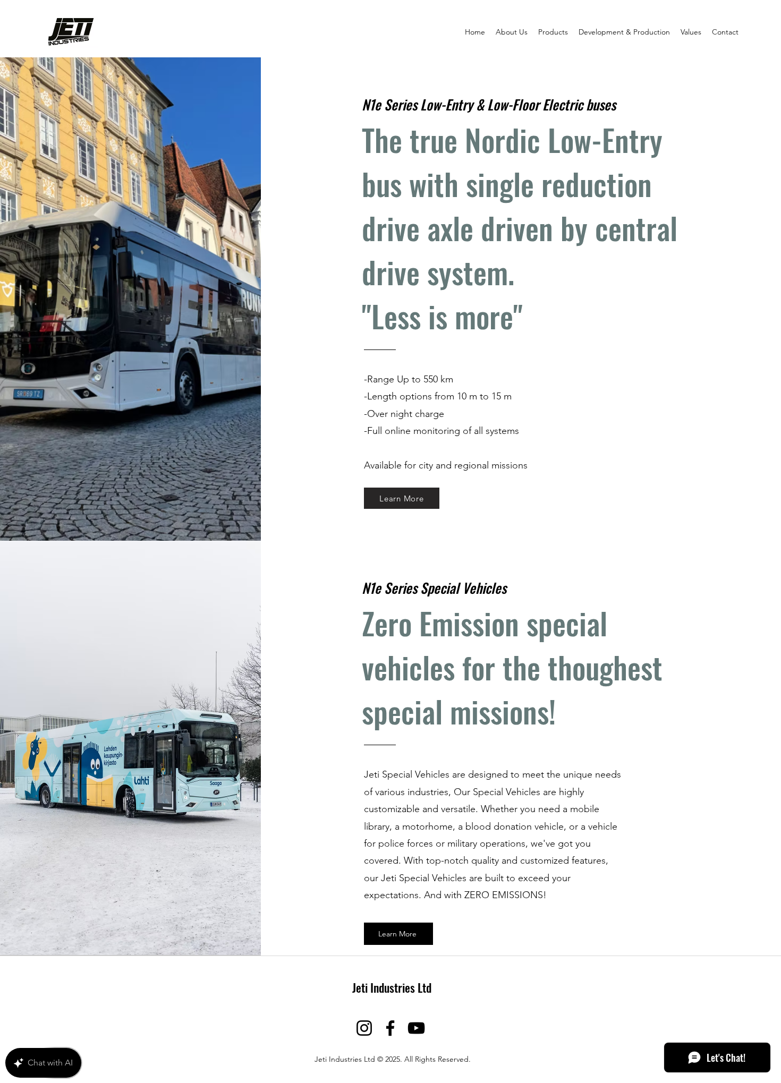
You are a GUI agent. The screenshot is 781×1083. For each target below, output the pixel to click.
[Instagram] (364, 1028)
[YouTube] (416, 1028)
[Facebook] (390, 1028)
